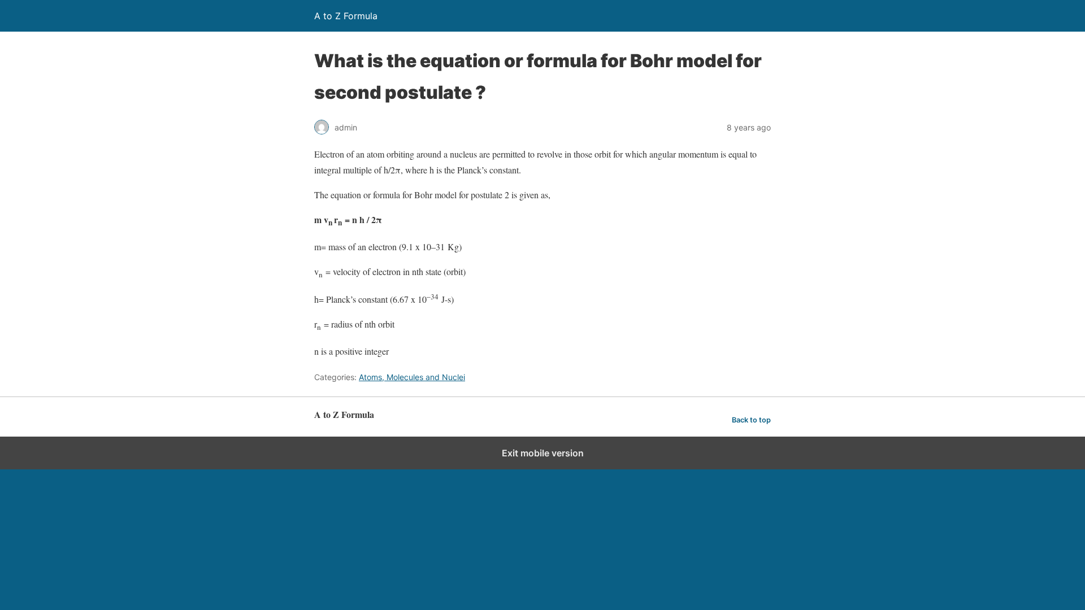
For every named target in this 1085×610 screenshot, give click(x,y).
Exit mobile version (543, 453)
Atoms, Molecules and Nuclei (412, 377)
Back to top (751, 420)
